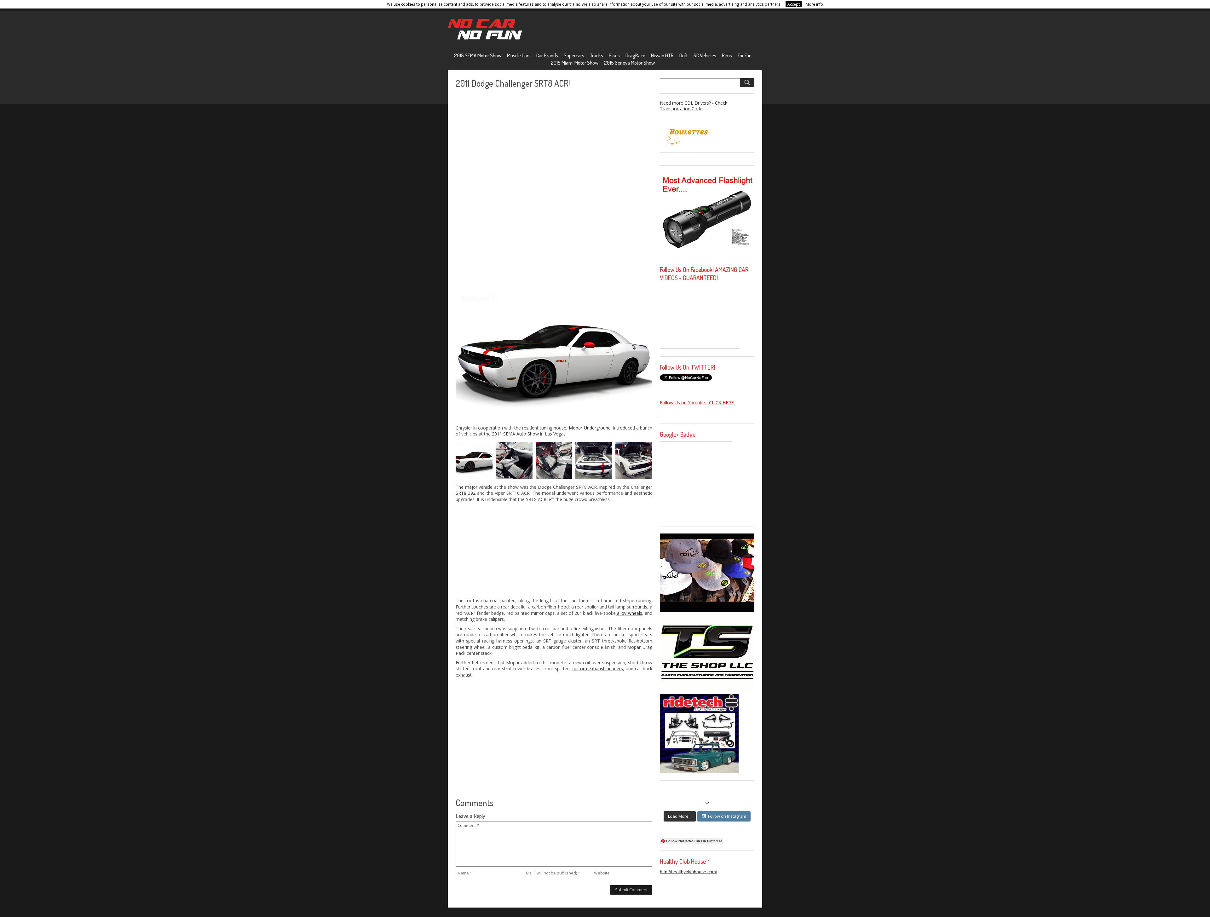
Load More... (679, 816)
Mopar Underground (589, 428)
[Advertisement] (503, 190)
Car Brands (547, 55)
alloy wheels (629, 613)
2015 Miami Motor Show (574, 62)
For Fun (745, 55)
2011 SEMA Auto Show (516, 434)
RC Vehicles (705, 55)
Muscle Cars (519, 55)
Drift (683, 55)
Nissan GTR (662, 55)
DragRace (635, 55)
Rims (727, 55)
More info (814, 4)
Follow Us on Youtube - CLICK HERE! (697, 403)
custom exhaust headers (597, 669)
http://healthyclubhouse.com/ (688, 871)
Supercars (574, 55)
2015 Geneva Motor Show (629, 62)
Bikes (614, 55)
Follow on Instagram (727, 816)
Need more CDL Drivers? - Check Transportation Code (693, 106)
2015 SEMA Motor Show (477, 55)
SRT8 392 (465, 493)
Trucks (596, 55)
